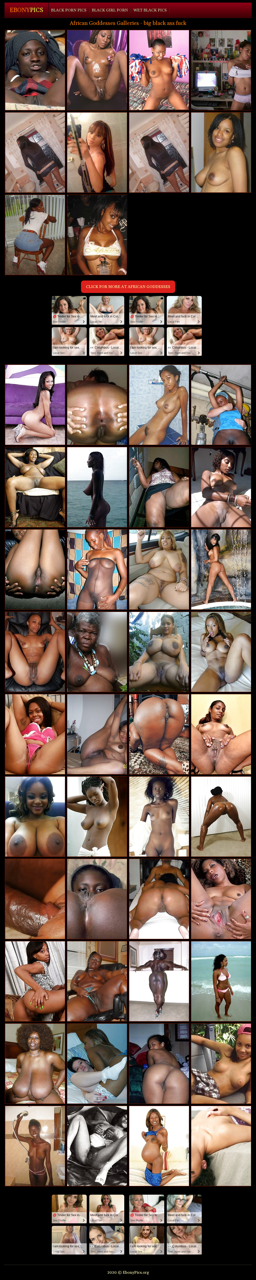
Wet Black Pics (150, 10)
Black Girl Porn (110, 10)
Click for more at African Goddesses (128, 286)
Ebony (26, 10)
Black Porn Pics (68, 10)
